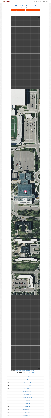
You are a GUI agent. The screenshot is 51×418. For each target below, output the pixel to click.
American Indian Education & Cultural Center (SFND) (27, 390)
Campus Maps (7, 1)
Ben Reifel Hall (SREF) (27, 400)
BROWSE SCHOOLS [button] (45, 1)
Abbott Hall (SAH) (27, 376)
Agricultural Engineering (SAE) (27, 382)
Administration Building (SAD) (27, 379)
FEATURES (35, 1)
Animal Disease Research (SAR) (27, 391)
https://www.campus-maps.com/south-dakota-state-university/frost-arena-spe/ (24, 370)
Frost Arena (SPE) (22, 5)
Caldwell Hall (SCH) (27, 406)
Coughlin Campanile (27, 412)
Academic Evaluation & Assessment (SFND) (27, 378)
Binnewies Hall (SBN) (27, 403)
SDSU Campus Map (30, 372)
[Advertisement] (25, 14)
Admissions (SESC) (27, 381)
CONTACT (39, 1)
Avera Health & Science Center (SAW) (27, 397)
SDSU (33, 5)
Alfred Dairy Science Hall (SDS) (27, 385)
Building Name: (14, 374)
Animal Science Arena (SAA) (27, 394)
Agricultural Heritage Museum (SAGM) (27, 384)
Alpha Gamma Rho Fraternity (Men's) (27, 387)
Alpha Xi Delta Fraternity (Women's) (27, 388)
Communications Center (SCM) (27, 409)
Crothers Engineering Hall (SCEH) (27, 415)
